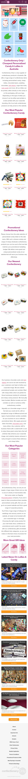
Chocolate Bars (20, 42)
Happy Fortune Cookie (7, 133)
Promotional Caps (14, 552)
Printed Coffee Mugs (14, 763)
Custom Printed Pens (5, 552)
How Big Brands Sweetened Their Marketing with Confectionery (14, 694)
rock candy (5, 88)
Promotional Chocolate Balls (20, 214)
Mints (7, 42)
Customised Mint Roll (7, 187)
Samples (14, 739)
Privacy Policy (14, 748)
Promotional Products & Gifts (14, 757)
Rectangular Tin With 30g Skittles (8, 284)
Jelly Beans (20, 55)
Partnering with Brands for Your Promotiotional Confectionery (14, 565)
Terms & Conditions (14, 754)
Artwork (14, 736)
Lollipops (7, 55)
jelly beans (12, 85)
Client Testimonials (14, 745)
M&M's (23, 27)
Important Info (14, 733)
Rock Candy (14, 28)
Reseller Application (14, 751)
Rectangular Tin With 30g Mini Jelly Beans (10, 365)
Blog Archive (14, 719)
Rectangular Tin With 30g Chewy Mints (9, 338)
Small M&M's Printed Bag (7, 214)
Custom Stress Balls (23, 552)
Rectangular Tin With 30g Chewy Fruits (9, 311)
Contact (14, 729)
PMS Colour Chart (14, 742)
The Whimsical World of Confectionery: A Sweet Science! (14, 617)
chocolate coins (18, 423)
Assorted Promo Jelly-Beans (20, 187)
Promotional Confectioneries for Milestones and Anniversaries (14, 642)
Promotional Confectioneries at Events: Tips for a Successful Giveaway (14, 591)
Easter (5, 28)
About (14, 726)
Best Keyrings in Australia (14, 760)
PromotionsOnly (7, 498)
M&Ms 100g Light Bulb (7, 160)
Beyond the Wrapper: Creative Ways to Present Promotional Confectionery (14, 668)
